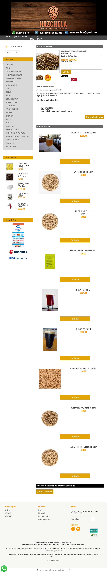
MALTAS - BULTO (10, 126)
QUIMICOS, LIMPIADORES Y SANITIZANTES (18, 136)
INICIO (8, 37)
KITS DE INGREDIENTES (12, 109)
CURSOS (8, 88)
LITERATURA (9, 116)
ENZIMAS (8, 92)
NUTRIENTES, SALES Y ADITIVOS (15, 133)
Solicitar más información (94, 117)
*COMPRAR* (66, 72)
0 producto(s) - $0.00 (15, 46)
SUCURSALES (10, 143)
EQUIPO (8, 95)
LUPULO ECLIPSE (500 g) (23, 194)
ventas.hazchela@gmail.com (62, 542)
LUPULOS (8, 119)
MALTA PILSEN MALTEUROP (83, 172)
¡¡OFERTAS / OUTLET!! (12, 146)
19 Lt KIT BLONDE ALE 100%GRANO (83, 132)
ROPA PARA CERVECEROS (13, 140)
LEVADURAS (9, 112)
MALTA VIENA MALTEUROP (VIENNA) (83, 407)
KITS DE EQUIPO (10, 105)
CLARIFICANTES (10, 82)
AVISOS (8, 68)
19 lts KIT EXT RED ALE (83, 289)
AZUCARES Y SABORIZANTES (14, 71)
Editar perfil (41, 513)
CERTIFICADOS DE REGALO (13, 78)
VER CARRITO (40, 38)
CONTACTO (25, 37)
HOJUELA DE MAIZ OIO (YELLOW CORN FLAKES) (23, 165)
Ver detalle (75, 161)
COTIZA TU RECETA (11, 85)
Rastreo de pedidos (44, 516)
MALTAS (8, 122)
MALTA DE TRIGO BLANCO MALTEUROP (83, 447)
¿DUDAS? (17, 37)
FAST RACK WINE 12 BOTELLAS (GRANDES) (23, 185)
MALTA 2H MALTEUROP (83, 211)
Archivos (7, 510)
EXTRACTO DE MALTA (12, 99)
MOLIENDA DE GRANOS (12, 129)
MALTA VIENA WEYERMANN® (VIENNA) (83, 368)
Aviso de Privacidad (53, 560)
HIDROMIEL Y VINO (11, 102)
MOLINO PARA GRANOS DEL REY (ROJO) (23, 204)
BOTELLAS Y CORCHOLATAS (14, 75)
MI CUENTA (31, 38)
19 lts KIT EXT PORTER (83, 329)
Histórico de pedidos (44, 519)
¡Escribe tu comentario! (44, 491)
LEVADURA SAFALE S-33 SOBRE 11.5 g (83, 250)
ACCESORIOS (9, 65)
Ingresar (40, 510)
